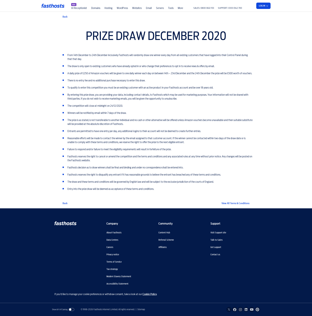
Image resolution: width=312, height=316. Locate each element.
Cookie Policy (150, 294)
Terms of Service (114, 261)
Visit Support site (218, 232)
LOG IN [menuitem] (262, 5)
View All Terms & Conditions (235, 203)
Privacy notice (112, 254)
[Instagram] (240, 309)
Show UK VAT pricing (60, 309)
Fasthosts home (53, 6)
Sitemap (141, 309)
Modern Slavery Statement (118, 276)
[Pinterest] (257, 309)
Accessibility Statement (117, 283)
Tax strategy (112, 269)
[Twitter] (229, 309)
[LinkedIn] (246, 309)
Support (215, 223)
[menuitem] (79, 6)
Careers (109, 247)
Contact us (215, 254)
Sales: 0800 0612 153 (203, 8)
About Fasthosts (114, 232)
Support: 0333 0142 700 (230, 8)
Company (112, 223)
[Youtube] (251, 309)
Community (165, 223)
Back (65, 17)
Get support (215, 247)
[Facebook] (234, 309)
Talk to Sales (216, 239)
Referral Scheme (166, 239)
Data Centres (112, 239)
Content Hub (164, 232)
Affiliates (162, 247)
